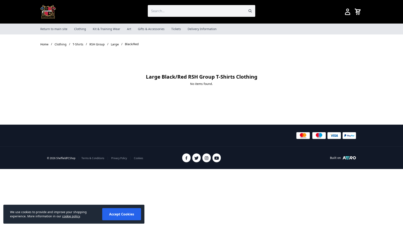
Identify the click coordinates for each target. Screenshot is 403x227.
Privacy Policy (119, 158)
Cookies (138, 158)
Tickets (176, 29)
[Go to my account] (347, 11)
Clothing (80, 29)
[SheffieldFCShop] (48, 11)
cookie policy (71, 216)
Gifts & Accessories (151, 29)
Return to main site (53, 29)
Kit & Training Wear (106, 29)
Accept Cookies (121, 214)
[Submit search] (250, 11)
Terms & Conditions (92, 158)
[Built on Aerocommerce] (349, 157)
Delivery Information (202, 29)
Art (129, 29)
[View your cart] (358, 11)
